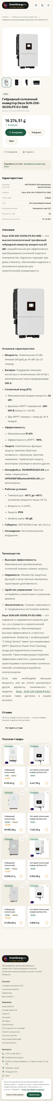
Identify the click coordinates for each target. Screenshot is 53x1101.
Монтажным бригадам (11, 1039)
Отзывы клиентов (9, 1010)
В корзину (17, 132)
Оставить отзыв (14, 727)
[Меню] (48, 5)
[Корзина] (42, 5)
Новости (6, 1013)
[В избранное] (22, 746)
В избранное (12, 152)
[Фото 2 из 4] (16, 82)
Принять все (34, 1095)
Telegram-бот (11, 1072)
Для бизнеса (7, 1024)
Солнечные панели (10, 989)
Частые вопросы (9, 1042)
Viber (11, 141)
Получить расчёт (9, 1035)
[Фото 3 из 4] (26, 82)
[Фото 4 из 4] (36, 82)
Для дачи (6, 1021)
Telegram (36, 132)
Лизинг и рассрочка (11, 1032)
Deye (6, 94)
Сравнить (30, 152)
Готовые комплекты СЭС (12, 985)
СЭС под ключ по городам (13, 1028)
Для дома (6, 1017)
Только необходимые (14, 1095)
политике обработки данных (33, 1089)
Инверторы (7, 993)
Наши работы (8, 1006)
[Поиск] (36, 5)
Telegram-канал (12, 1068)
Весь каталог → (9, 996)
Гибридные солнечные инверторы (24, 17)
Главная (5, 17)
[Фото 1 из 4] (6, 82)
